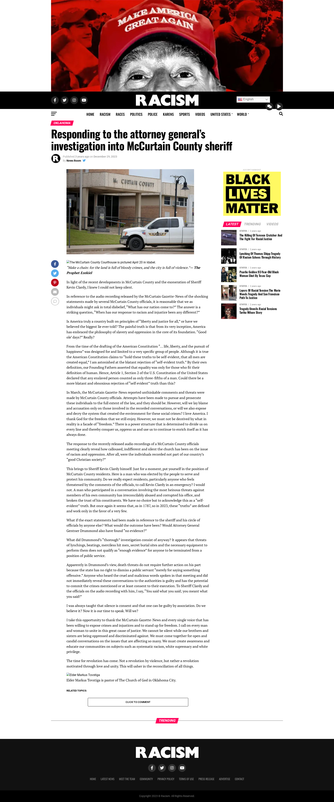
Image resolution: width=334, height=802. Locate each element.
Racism (105, 114)
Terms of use (186, 779)
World (242, 114)
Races (120, 114)
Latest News (107, 779)
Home (90, 114)
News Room (73, 160)
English (248, 99)
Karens (168, 114)
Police (153, 114)
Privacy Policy (166, 779)
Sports (184, 114)
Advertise (224, 779)
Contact (239, 779)
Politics (136, 114)
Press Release (206, 779)
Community (146, 779)
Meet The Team (127, 779)
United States (220, 114)
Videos (200, 114)
